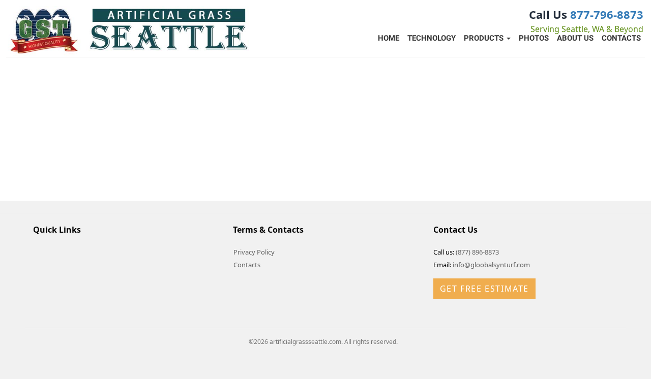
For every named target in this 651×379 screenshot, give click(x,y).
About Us (575, 38)
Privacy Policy (254, 252)
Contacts (621, 38)
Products (485, 38)
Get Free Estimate (484, 288)
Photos (534, 38)
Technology (431, 38)
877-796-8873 (606, 14)
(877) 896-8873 (477, 252)
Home (388, 38)
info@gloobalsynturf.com (491, 264)
